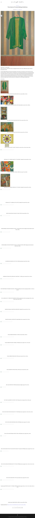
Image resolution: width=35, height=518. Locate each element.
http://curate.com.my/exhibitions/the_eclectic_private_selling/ (17, 504)
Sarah (21, 9)
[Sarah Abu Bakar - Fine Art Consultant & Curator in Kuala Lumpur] (17, 2)
